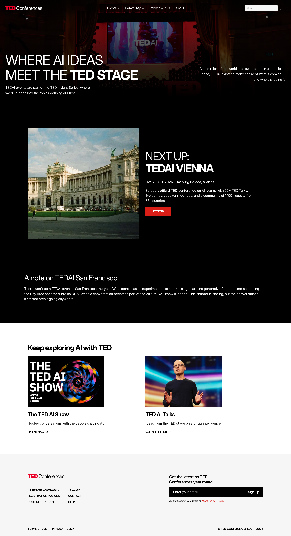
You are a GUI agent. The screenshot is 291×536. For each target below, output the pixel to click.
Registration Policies (44, 495)
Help (71, 502)
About (180, 8)
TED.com (74, 489)
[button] (113, 8)
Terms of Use (37, 528)
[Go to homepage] (23, 8)
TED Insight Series (64, 88)
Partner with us (160, 8)
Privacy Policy (63, 528)
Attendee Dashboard (44, 489)
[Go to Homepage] (46, 477)
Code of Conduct (41, 502)
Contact (75, 495)
